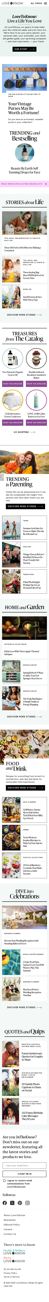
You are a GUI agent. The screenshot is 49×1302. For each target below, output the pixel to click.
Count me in (24, 1174)
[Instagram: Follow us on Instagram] (27, 1203)
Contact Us (10, 1233)
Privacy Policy (10, 1273)
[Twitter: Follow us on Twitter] (12, 1203)
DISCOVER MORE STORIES (22, 506)
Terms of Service (11, 1276)
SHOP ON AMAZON (12, 384)
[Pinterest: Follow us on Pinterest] (20, 1203)
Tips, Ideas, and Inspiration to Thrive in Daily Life (22, 239)
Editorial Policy (12, 1224)
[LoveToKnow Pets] (14, 1259)
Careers (8, 1229)
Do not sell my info (12, 1269)
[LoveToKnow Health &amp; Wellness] (14, 1251)
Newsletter (10, 1219)
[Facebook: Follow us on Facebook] (5, 1203)
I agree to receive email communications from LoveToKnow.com (19, 1183)
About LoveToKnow (14, 1215)
